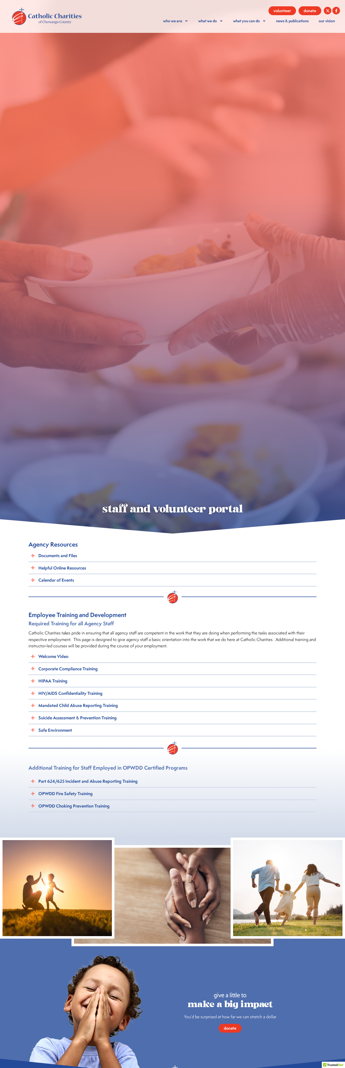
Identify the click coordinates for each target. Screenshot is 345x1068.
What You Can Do (246, 20)
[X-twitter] (327, 10)
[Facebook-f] (336, 10)
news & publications (292, 20)
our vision (327, 20)
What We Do (207, 20)
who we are (172, 20)
